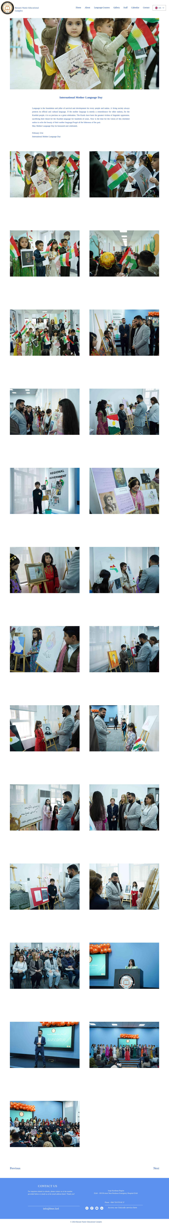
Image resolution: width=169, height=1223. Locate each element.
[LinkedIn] (101, 1208)
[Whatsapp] (86, 1208)
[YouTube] (96, 1208)
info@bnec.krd (51, 1208)
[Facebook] (91, 1208)
